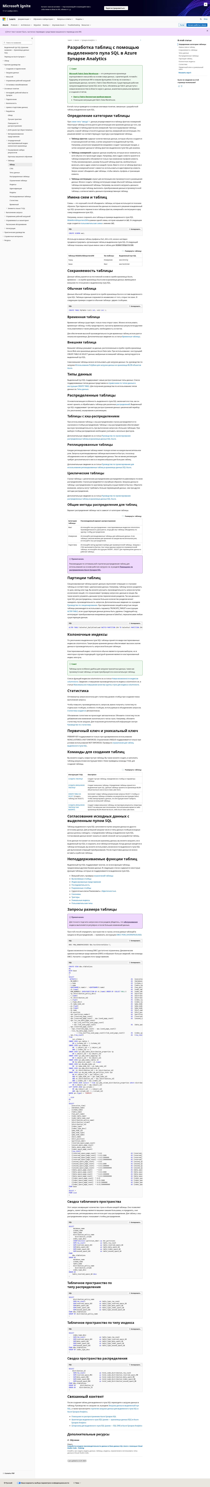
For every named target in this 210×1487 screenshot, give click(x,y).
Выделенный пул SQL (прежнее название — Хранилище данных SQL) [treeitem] (16, 50)
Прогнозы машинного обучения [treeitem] (20, 157)
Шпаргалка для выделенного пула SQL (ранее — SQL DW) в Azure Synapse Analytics (107, 1425)
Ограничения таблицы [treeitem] (18, 180)
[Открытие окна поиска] (201, 19)
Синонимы (76, 894)
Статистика (183, 64)
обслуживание (131, 922)
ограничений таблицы (103, 876)
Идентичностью (109, 891)
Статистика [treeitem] (14, 200)
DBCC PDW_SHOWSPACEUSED (129, 935)
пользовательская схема (91, 223)
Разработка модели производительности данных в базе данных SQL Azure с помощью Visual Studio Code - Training (104, 1447)
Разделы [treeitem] (13, 192)
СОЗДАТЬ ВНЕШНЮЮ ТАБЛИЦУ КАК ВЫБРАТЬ (76, 807)
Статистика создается (76, 711)
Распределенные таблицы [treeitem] (20, 176)
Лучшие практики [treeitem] (15, 119)
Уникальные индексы (81, 900)
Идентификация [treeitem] (16, 188)
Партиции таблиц (185, 59)
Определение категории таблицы (192, 44)
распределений (123, 404)
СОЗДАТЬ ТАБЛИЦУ (75, 779)
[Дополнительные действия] (141, 40)
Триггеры (76, 897)
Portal (182, 25)
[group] (105, 627)
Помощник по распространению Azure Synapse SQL (94, 1416)
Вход (205, 19)
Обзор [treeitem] (10, 115)
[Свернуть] (32, 38)
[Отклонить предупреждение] (205, 4)
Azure (77, 40)
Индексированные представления (86, 882)
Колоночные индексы (187, 61)
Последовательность (81, 885)
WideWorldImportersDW (77, 220)
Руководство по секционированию (82, 605)
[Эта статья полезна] (179, 86)
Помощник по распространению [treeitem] (15, 124)
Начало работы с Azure (197, 25)
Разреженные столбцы (81, 888)
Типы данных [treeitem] (15, 173)
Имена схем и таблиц (187, 47)
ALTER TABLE (72, 611)
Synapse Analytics (88, 40)
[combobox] (17, 42)
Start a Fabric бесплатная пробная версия (92, 97)
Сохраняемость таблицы (188, 50)
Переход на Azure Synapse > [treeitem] (15, 57)
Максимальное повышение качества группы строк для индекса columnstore (106, 684)
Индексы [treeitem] (13, 184)
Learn (70, 40)
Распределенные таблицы (189, 56)
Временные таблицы (131, 336)
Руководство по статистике (79, 724)
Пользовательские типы (82, 903)
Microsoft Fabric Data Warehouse (83, 73)
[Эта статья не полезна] (181, 86)
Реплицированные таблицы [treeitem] (20, 196)
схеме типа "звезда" (79, 121)
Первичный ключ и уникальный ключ (191, 68)
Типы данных (82, 389)
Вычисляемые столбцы (81, 879)
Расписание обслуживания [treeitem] (16, 224)
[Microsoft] (4, 19)
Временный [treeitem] (14, 204)
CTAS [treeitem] (11, 168)
